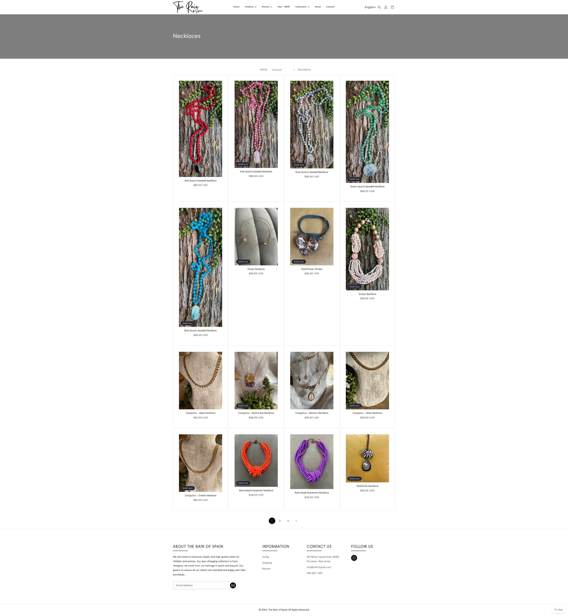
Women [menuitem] (266, 7)
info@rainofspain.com (319, 567)
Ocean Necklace (367, 294)
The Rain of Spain (278, 610)
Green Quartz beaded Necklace (367, 187)
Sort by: (263, 70)
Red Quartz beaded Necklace (201, 181)
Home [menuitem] (236, 7)
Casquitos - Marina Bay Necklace (256, 413)
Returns (266, 569)
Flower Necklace (256, 269)
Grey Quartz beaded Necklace (311, 172)
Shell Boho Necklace (367, 486)
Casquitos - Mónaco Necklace (311, 413)
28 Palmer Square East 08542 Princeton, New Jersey (323, 559)
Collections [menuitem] (301, 7)
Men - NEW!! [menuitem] (284, 7)
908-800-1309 (314, 573)
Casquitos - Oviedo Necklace (200, 496)
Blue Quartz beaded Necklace (200, 331)
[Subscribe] (233, 585)
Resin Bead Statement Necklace (256, 491)
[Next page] (296, 521)
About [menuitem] (318, 7)
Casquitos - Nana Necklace (367, 413)
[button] (379, 7)
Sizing (265, 557)
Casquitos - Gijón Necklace (201, 413)
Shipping (267, 563)
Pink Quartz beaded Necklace (256, 172)
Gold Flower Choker (311, 269)
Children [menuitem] (249, 7)
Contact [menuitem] (330, 7)
